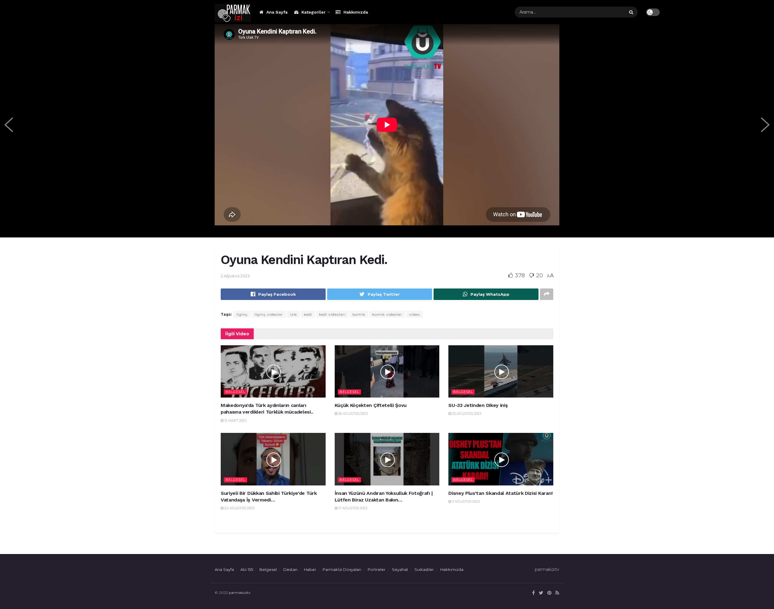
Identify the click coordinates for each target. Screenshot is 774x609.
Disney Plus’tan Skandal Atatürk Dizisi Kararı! (500, 493)
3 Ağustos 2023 (465, 501)
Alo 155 (246, 569)
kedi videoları (332, 314)
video (414, 314)
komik (359, 314)
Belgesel (235, 392)
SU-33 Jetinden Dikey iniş (478, 405)
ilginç (242, 314)
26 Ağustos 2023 (352, 413)
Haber (310, 569)
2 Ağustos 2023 (235, 275)
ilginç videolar (269, 314)
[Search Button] (632, 12)
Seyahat (400, 569)
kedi (308, 314)
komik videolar (387, 314)
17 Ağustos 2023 (352, 508)
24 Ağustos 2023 (238, 508)
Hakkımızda (355, 12)
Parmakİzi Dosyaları (342, 569)
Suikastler (424, 569)
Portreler (376, 569)
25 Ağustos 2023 (466, 413)
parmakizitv (240, 592)
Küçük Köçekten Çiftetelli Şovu (371, 405)
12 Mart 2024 (235, 420)
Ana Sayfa (277, 12)
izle (293, 314)
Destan (290, 569)
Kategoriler (313, 12)
